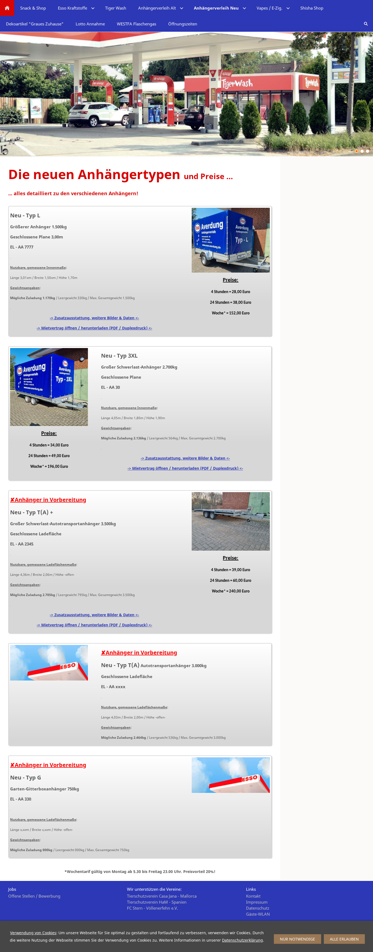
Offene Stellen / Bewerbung (34, 896)
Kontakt (253, 896)
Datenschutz (257, 908)
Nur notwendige (297, 939)
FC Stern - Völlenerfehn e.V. (152, 908)
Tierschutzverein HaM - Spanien (157, 902)
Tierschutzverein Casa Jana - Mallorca (162, 896)
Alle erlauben (344, 939)
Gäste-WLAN (258, 914)
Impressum (257, 902)
